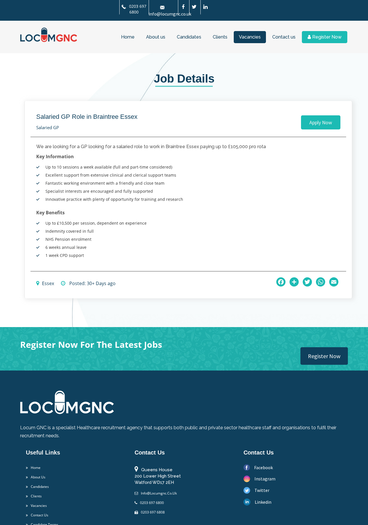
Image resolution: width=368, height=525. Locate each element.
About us (155, 37)
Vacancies (250, 37)
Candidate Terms (47, 516)
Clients (220, 37)
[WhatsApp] (320, 282)
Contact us (284, 37)
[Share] (294, 282)
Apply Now (320, 122)
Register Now (327, 37)
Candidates (189, 37)
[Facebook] (281, 282)
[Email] (334, 282)
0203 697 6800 (137, 9)
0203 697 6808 (157, 504)
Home (128, 37)
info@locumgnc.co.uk (164, 485)
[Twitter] (307, 282)
